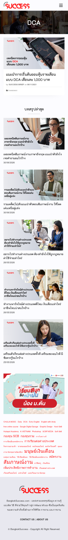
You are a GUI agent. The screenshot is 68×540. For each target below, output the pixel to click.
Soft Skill (58, 431)
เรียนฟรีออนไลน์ (10, 473)
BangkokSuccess (19, 529)
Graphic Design (46, 426)
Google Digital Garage (29, 426)
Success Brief (16, 84)
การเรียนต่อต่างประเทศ (39, 441)
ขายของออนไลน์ (24, 446)
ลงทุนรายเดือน (9, 457)
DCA (25, 421)
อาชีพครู (37, 463)
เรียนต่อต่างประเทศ (47, 468)
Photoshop (36, 431)
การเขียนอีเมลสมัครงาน (13, 441)
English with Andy (48, 421)
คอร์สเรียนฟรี (50, 446)
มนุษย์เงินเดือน (39, 451)
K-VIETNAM (25, 431)
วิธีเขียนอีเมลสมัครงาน (38, 457)
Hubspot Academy (11, 431)
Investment (12, 90)
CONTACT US (27, 519)
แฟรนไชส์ (22, 473)
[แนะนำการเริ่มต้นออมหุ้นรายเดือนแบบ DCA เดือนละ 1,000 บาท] (34, 53)
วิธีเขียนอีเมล (22, 457)
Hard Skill (58, 426)
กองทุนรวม (27, 436)
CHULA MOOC (9, 421)
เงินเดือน (46, 463)
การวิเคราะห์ (41, 436)
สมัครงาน (55, 456)
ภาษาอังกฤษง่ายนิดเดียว (13, 452)
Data (20, 421)
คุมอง (60, 446)
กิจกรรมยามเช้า (9, 446)
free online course (10, 426)
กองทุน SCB (11, 436)
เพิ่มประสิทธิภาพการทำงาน (20, 467)
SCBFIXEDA (48, 431)
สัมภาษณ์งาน (18, 461)
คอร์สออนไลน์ (38, 446)
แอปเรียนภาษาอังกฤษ (36, 473)
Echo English (34, 421)
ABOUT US (42, 519)
